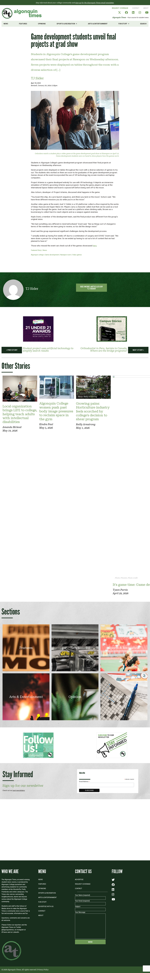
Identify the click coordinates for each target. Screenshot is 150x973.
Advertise (79, 879)
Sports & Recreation (66, 24)
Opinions (42, 24)
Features (23, 24)
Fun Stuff (122, 24)
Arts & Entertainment (98, 24)
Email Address (84, 781)
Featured (42, 884)
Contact (135, 8)
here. (95, 245)
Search (143, 24)
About (145, 8)
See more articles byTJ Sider (91, 287)
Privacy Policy (42, 970)
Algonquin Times (119, 17)
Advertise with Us (45, 906)
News (6, 24)
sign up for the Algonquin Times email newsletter (94, 3)
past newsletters (19, 790)
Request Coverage (120, 8)
